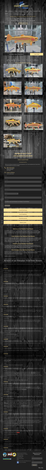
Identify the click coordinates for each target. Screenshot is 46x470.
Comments (6, 199)
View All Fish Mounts (23, 210)
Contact (6, 13)
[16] (33, 70)
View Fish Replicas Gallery (38, 22)
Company (6, 179)
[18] (33, 88)
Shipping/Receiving (36, 11)
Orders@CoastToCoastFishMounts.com (24, 460)
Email (5, 183)
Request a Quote (23, 222)
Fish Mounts (10, 11)
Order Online (36, 54)
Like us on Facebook (22, 462)
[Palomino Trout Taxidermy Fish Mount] (23, 38)
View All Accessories (6, 22)
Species (6, 191)
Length (6, 195)
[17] (12, 88)
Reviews (27, 11)
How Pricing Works (23, 214)
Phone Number (7, 187)
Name (5, 175)
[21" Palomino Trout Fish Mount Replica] (12, 105)
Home (6, 11)
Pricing (16, 11)
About (31, 11)
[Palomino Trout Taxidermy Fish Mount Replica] (33, 105)
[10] (12, 70)
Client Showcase (21, 11)
